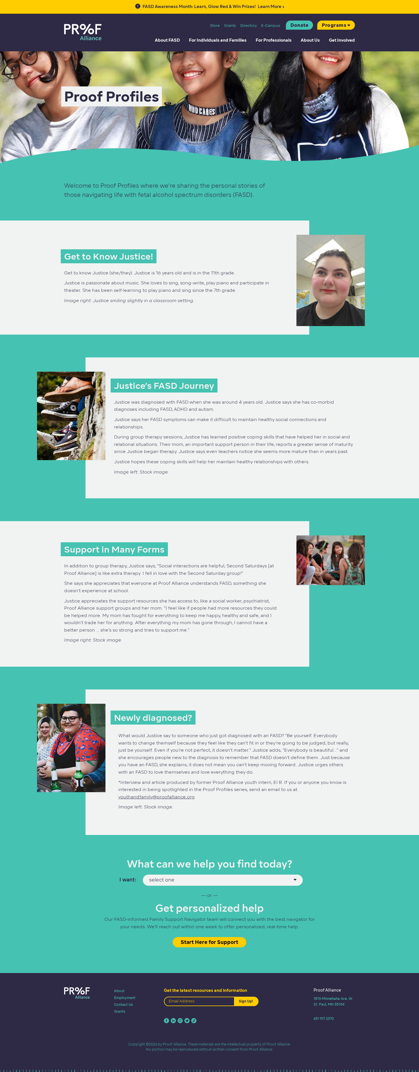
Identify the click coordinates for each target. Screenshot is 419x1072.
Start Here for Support (209, 942)
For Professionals (274, 40)
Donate (299, 25)
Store (215, 25)
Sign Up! (246, 1001)
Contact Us (123, 1004)
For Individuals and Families (218, 40)
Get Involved (342, 40)
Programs (334, 25)
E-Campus (270, 25)
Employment (124, 998)
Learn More (212, 6)
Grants (230, 25)
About (119, 991)
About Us (310, 40)
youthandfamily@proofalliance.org (156, 797)
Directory (248, 25)
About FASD (167, 40)
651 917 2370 (324, 1018)
